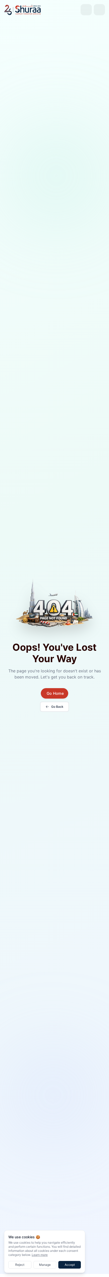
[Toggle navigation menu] (99, 9)
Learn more (40, 1255)
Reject (19, 1265)
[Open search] (86, 9)
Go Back (57, 707)
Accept (70, 1265)
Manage (45, 1265)
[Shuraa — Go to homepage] (22, 9)
